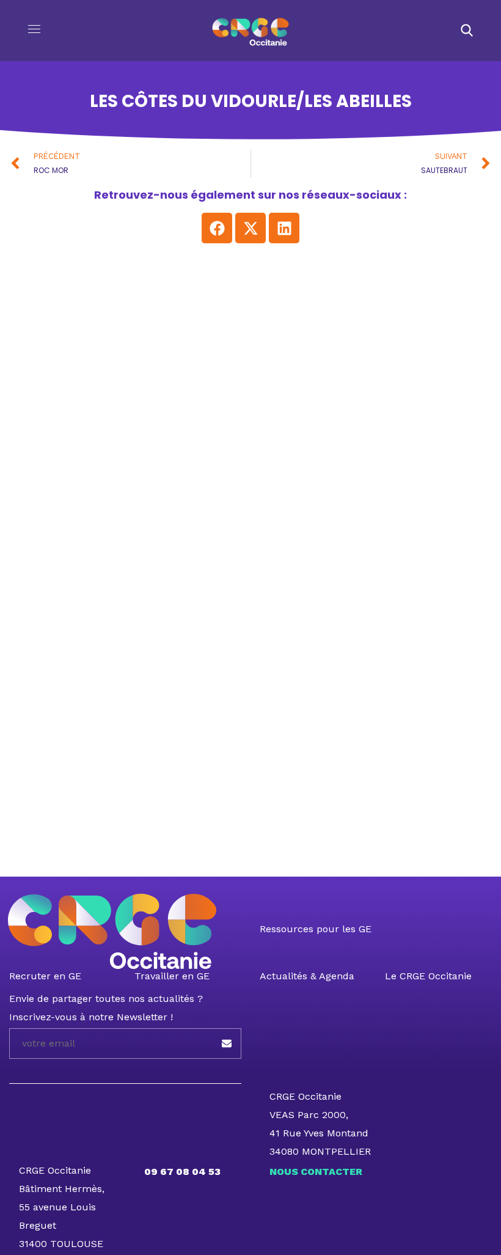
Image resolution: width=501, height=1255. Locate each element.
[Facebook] (217, 228)
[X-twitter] (250, 228)
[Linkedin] (284, 228)
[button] (467, 30)
